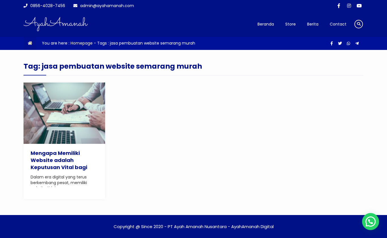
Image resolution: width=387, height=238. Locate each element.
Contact (338, 24)
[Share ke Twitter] (340, 43)
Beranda (266, 24)
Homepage (82, 43)
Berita (312, 24)
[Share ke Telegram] (357, 43)
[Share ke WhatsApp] (349, 43)
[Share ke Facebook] (332, 43)
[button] (370, 221)
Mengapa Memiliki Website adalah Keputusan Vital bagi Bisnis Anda (59, 163)
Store (290, 24)
